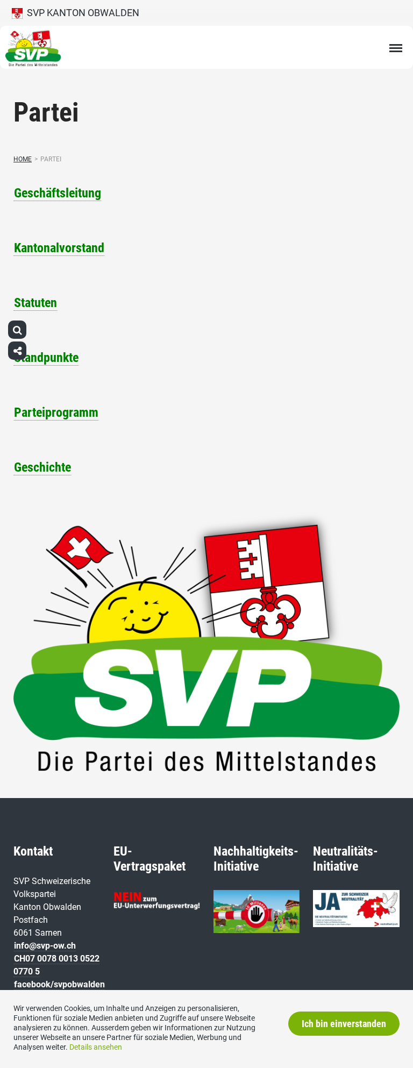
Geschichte (42, 467)
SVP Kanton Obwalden (81, 12)
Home (22, 159)
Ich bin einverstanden (344, 1023)
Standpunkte (46, 357)
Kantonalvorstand (59, 247)
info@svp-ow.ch (45, 946)
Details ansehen (95, 1047)
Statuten (35, 302)
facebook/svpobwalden (59, 984)
